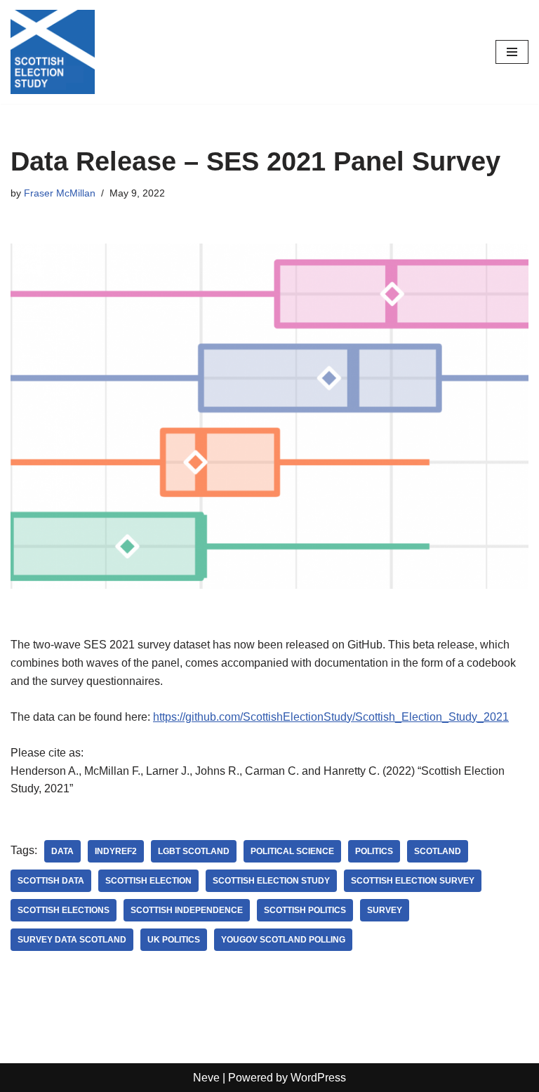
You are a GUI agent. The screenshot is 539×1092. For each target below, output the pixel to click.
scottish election (148, 881)
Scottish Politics (305, 910)
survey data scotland (72, 940)
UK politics (173, 940)
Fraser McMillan (59, 193)
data (62, 851)
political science (292, 851)
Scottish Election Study (271, 881)
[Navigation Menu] (511, 52)
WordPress (318, 1078)
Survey (384, 910)
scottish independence (187, 910)
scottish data (51, 881)
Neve (206, 1078)
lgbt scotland (193, 851)
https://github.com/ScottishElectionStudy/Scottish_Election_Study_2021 (331, 717)
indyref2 (116, 851)
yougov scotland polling (283, 940)
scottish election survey (412, 881)
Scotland (437, 851)
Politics (374, 851)
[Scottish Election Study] (53, 52)
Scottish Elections (63, 910)
